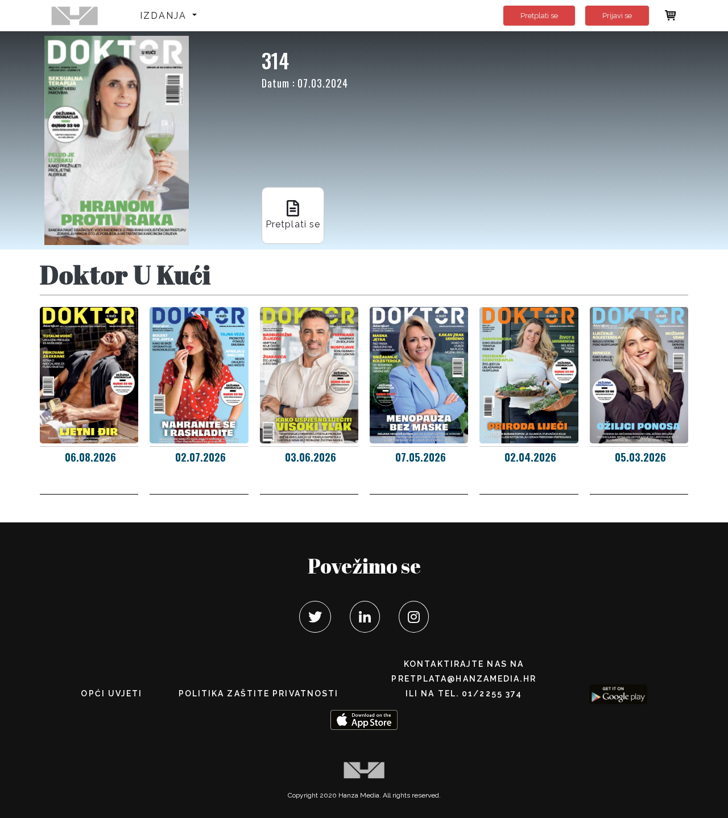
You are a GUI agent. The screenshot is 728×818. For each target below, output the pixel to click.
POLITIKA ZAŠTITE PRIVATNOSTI (259, 693)
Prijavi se (617, 15)
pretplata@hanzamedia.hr (463, 678)
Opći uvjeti (111, 693)
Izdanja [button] (165, 15)
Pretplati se (539, 15)
